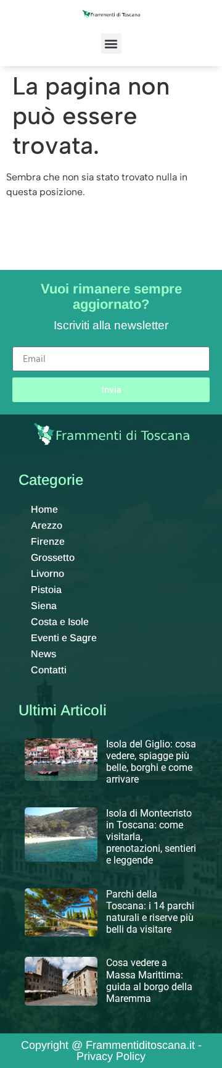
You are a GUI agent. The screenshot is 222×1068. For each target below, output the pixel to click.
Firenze (48, 541)
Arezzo (46, 525)
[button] (111, 43)
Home (44, 509)
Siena (44, 605)
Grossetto (53, 557)
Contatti (49, 670)
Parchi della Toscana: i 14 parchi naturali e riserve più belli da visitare (150, 912)
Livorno (47, 573)
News (43, 654)
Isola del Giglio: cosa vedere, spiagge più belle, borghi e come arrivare (151, 762)
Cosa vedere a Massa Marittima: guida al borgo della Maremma (149, 980)
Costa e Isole (60, 621)
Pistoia (46, 589)
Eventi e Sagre (64, 638)
